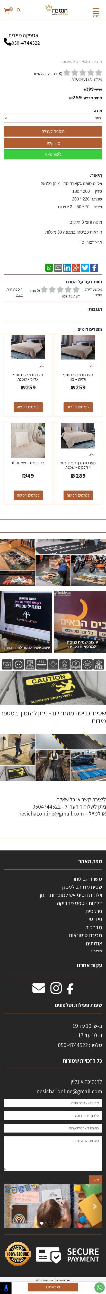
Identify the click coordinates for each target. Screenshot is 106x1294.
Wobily (40, 1280)
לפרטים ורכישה (78, 407)
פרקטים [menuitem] (93, 911)
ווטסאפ (51, 154)
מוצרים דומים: (89, 329)
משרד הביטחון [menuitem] (87, 878)
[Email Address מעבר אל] (38, 990)
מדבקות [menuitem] (93, 927)
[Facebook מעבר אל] (70, 990)
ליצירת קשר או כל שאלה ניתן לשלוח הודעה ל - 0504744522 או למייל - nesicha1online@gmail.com (62, 806)
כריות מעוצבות (69, 61)
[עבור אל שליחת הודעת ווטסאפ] (99, 1287)
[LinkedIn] (67, 267)
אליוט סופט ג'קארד (85, 183)
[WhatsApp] (49, 267)
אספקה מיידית (24, 39)
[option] (53, 1206)
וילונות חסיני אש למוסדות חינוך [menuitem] (70, 894)
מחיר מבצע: (92, 98)
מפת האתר (90, 861)
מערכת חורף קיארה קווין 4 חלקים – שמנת (78, 465)
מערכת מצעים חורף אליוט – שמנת (28, 377)
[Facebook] (94, 267)
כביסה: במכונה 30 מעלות (67, 232)
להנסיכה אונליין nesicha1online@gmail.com (69, 1086)
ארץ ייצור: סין (91, 242)
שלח (96, 1179)
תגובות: (94, 309)
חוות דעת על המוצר (83, 282)
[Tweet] (85, 267)
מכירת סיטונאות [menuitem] (85, 935)
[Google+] (76, 267)
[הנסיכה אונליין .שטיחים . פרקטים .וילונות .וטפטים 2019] (56, 10)
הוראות (73, 232)
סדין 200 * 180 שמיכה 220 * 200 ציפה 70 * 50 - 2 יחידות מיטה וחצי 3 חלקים (79, 206)
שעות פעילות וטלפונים (78, 1005)
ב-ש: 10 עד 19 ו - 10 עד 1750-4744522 (80, 1035)
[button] (11, 1206)
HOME (86, 61)
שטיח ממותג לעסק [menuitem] (82, 886)
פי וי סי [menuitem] (95, 919)
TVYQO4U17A (81, 79)
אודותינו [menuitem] (94, 943)
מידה (98, 110)
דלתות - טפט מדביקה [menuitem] (79, 903)
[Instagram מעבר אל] (56, 990)
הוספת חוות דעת (14, 292)
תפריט (96, 15)
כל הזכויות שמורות (82, 1061)
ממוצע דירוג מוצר (54, 293)
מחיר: (93, 89)
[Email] (58, 267)
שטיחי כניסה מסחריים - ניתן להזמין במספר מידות (53, 716)
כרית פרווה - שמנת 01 (28, 463)
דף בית (98, 61)
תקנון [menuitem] (96, 951)
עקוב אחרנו (89, 965)
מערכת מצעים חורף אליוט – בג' (78, 377)
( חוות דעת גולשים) (48, 73)
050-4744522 (26, 43)
